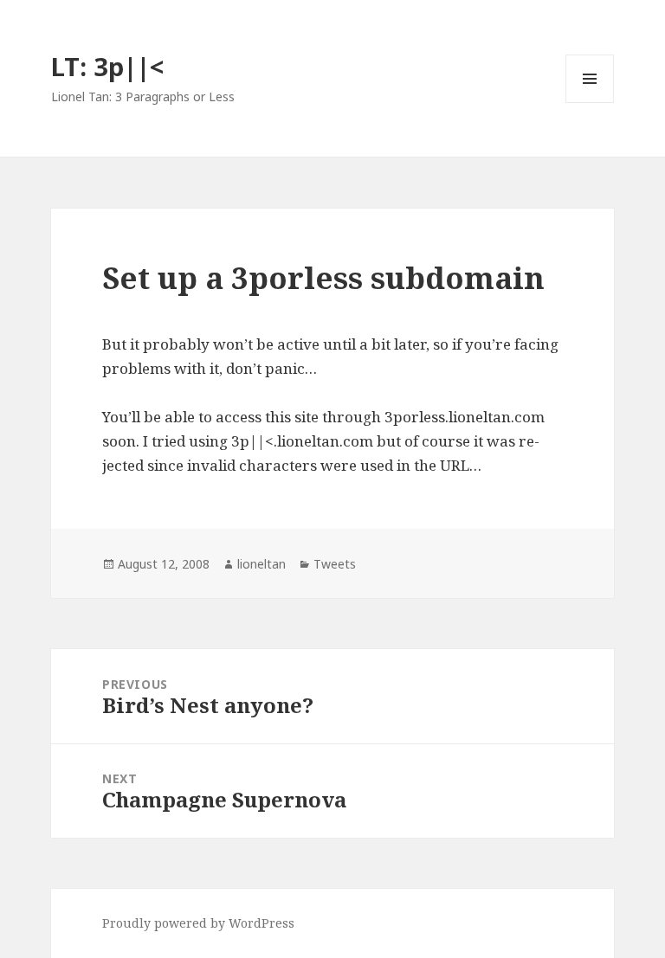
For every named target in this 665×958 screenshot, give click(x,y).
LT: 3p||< (107, 66)
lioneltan (261, 564)
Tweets (334, 564)
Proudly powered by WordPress (198, 923)
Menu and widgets (590, 102)
